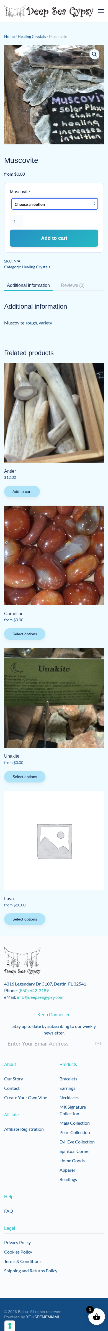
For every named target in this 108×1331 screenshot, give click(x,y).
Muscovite (20, 191)
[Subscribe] (98, 1043)
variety (45, 322)
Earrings (67, 1088)
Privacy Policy (17, 1242)
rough (31, 322)
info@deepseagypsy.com (40, 997)
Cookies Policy (18, 1251)
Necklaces (69, 1097)
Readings (68, 1179)
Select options (24, 634)
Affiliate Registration (24, 1129)
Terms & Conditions (23, 1261)
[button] (101, 11)
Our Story (13, 1078)
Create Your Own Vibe (25, 1097)
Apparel (67, 1170)
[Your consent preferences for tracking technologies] (9, 1325)
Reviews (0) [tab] (72, 285)
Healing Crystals (32, 36)
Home (9, 36)
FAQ (8, 1210)
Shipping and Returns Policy (30, 1270)
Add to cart (54, 238)
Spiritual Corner (75, 1151)
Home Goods (72, 1160)
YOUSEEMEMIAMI (42, 1317)
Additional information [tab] (28, 285)
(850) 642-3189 (34, 990)
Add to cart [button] (22, 491)
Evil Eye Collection (77, 1141)
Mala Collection (75, 1122)
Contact (12, 1088)
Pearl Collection (75, 1132)
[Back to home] (49, 11)
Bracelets (68, 1078)
